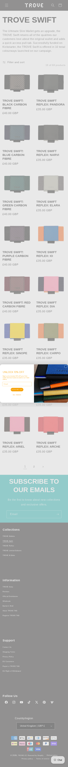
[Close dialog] (66, 366)
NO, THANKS (17, 394)
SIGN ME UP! (17, 389)
